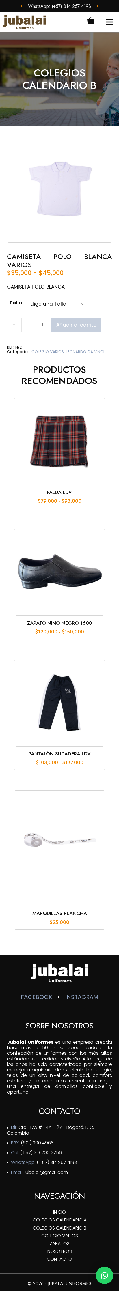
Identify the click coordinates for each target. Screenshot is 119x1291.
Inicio (59, 1212)
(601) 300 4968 (37, 1143)
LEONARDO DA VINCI (85, 352)
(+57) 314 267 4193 (71, 6)
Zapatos (60, 1243)
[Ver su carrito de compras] (90, 22)
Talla (15, 302)
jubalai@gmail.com (46, 1172)
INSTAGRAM (81, 997)
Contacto (59, 1259)
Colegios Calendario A (60, 1220)
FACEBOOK (36, 997)
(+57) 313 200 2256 (41, 1152)
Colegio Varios (59, 1235)
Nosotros (59, 1251)
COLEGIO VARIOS (47, 352)
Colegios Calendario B (59, 1228)
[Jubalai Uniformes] (24, 22)
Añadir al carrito (76, 324)
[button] (104, 1275)
